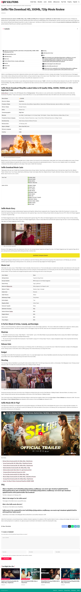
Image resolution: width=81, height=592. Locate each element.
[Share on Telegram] (75, 526)
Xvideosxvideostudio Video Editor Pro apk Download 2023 (17, 470)
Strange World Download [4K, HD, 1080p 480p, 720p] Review (18, 478)
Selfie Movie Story (7, 56)
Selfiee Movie (4, 93)
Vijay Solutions (9, 1)
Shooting (44, 50)
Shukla (11, 311)
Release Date (7, 65)
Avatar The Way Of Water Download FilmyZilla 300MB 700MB (18, 481)
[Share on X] (69, 526)
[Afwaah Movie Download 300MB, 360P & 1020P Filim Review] (50, 573)
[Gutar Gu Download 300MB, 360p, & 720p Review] (30, 573)
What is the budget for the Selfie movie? (52, 63)
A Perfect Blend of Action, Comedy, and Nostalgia (14, 61)
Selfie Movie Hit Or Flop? (48, 53)
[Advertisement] (40, 39)
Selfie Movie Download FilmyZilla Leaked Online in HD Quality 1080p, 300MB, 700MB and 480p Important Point (21, 51)
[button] (78, 2)
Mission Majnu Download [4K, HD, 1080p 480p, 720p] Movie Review (19, 476)
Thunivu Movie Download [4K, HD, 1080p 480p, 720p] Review (18, 465)
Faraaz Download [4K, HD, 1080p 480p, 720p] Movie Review (17, 463)
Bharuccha (9, 286)
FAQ (43, 55)
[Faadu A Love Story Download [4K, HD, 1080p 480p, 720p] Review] (10, 573)
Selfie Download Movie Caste (10, 54)
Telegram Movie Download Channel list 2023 (14, 472)
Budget (5, 67)
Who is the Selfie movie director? (51, 66)
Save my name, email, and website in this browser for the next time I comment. (17, 555)
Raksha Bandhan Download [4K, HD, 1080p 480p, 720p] (16, 467)
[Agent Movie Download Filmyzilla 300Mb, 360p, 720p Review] (70, 573)
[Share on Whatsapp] (72, 526)
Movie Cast (6, 58)
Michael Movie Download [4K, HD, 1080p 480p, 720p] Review (17, 461)
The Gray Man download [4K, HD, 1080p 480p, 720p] (16, 474)
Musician (6, 63)
